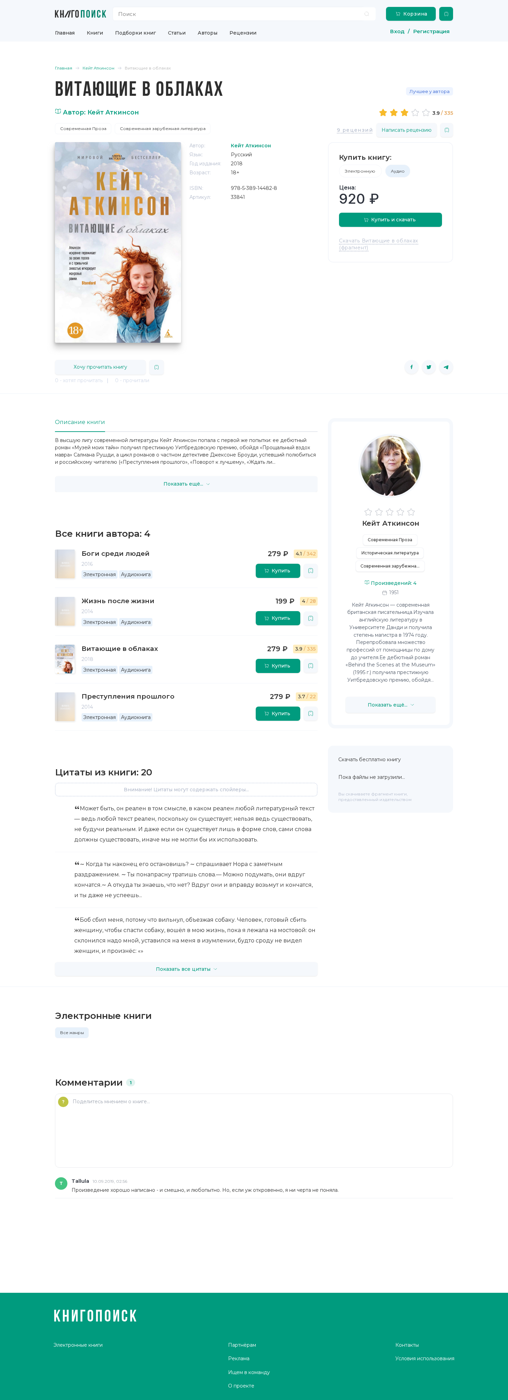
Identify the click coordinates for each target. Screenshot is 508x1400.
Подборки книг (135, 33)
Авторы (207, 33)
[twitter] (429, 367)
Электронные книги (78, 1345)
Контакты (407, 1345)
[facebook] (411, 367)
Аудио (398, 171)
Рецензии (242, 33)
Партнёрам (242, 1345)
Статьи (177, 33)
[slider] (405, 112)
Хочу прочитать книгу (100, 367)
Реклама (239, 1358)
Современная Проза (83, 128)
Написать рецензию (407, 130)
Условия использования (424, 1358)
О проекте (241, 1386)
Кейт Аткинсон (390, 523)
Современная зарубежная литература (163, 128)
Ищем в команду (249, 1372)
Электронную (360, 171)
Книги (95, 33)
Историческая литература (390, 552)
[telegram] (446, 367)
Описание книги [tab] (80, 422)
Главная (65, 33)
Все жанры (72, 1032)
